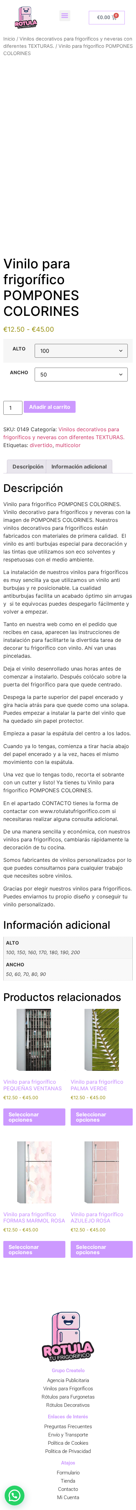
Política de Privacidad (68, 1451)
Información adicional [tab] (79, 466)
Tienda (68, 1481)
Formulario (68, 1473)
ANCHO (19, 372)
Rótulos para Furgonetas (68, 1397)
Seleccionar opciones (24, 1117)
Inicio (9, 39)
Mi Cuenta (68, 1497)
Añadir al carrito (49, 407)
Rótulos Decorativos (68, 1405)
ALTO (19, 349)
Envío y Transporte (68, 1435)
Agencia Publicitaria (68, 1380)
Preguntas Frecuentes (68, 1427)
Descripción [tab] (28, 466)
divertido (41, 445)
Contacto (68, 1489)
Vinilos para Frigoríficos (68, 1389)
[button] (64, 15)
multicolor (68, 445)
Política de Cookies (68, 1443)
